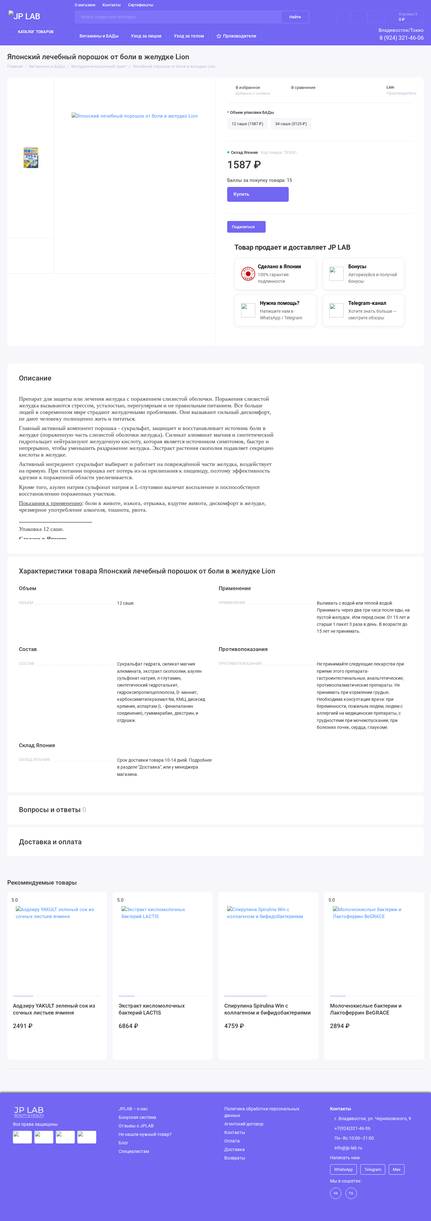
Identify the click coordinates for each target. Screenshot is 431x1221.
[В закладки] (99, 900)
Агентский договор (243, 1123)
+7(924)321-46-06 (352, 1128)
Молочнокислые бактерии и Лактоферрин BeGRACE (366, 1009)
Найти (295, 17)
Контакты (112, 5)
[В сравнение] (88, 900)
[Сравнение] (359, 17)
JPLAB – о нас (133, 1108)
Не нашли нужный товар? (145, 1134)
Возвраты (234, 1157)
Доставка (234, 1149)
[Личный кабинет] (343, 17)
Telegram (372, 1169)
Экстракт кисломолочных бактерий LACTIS (152, 1009)
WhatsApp (343, 1169)
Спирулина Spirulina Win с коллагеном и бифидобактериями (267, 1009)
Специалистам (134, 1151)
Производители (239, 35)
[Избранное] (376, 17)
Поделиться (243, 226)
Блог (123, 1142)
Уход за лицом (146, 35)
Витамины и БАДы (99, 35)
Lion (390, 87)
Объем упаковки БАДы (252, 112)
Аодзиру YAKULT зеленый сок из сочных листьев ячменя (54, 1009)
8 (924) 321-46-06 (402, 37)
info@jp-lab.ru (348, 1147)
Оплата (232, 1140)
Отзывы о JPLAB (136, 1125)
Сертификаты (140, 5)
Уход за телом (189, 35)
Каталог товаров (36, 32)
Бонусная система (137, 1117)
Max (396, 1169)
